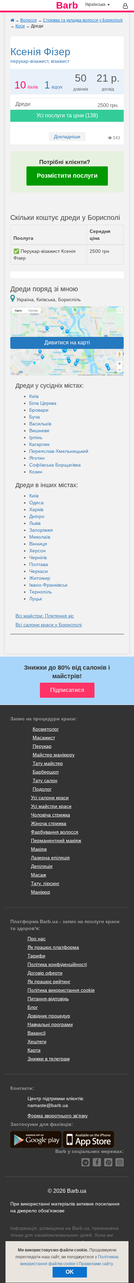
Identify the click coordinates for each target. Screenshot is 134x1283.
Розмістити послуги (67, 175)
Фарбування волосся (54, 832)
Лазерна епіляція (50, 857)
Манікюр (40, 892)
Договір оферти (45, 973)
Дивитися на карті (67, 342)
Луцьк (35, 598)
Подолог (42, 789)
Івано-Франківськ (48, 585)
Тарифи (36, 955)
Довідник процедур (48, 1016)
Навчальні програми (50, 1024)
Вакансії (36, 1033)
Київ (33, 396)
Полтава (38, 564)
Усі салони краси (50, 797)
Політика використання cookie (61, 990)
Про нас (36, 938)
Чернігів (38, 557)
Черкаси (38, 571)
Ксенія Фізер (40, 55)
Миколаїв (39, 537)
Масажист (44, 737)
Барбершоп (46, 772)
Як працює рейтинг (48, 981)
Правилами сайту (96, 1263)
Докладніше (67, 136)
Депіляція (42, 866)
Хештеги (36, 1041)
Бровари (38, 410)
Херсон (37, 550)
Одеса (36, 502)
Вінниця (38, 543)
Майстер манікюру (54, 754)
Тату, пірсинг (45, 883)
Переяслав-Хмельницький (58, 451)
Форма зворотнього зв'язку (57, 1115)
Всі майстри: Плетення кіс (44, 616)
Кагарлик (39, 444)
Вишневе (39, 430)
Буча (34, 417)
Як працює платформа (53, 947)
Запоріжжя (41, 530)
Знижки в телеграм (48, 1058)
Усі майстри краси (51, 806)
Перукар (42, 746)
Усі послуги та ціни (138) (67, 115)
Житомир (39, 578)
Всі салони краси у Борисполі (48, 624)
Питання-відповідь (48, 998)
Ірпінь (35, 437)
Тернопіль (40, 592)
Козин (35, 471)
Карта (34, 1050)
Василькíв (40, 423)
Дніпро (36, 516)
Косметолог (46, 729)
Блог (32, 1007)
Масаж (38, 875)
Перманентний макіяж (56, 840)
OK (70, 1272)
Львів (35, 523)
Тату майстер (48, 763)
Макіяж (39, 849)
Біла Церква (42, 403)
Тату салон (45, 780)
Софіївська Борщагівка (55, 465)
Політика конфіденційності (57, 964)
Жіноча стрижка (48, 823)
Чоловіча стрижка (50, 814)
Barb (67, 5)
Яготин (37, 458)
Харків (36, 509)
